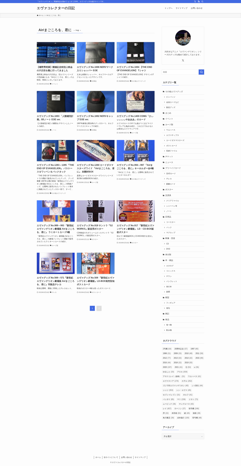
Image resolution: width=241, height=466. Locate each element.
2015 (199, 358)
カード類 (169, 124)
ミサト (193, 399)
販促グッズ (170, 107)
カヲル (187, 381)
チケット (169, 156)
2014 (188, 358)
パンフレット (171, 281)
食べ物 (169, 325)
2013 (177, 358)
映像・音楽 (170, 238)
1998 (167, 353)
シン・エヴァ (183, 390)
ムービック (169, 404)
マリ (181, 399)
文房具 (168, 195)
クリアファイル (172, 201)
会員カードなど (172, 102)
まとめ (168, 113)
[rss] (199, 1)
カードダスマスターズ (175, 140)
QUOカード (171, 174)
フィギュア (170, 303)
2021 (178, 367)
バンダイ (168, 399)
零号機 (197, 418)
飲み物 (169, 330)
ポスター (169, 189)
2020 (167, 367)
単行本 (169, 287)
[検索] (202, 1)
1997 (194, 349)
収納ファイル (171, 151)
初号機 (194, 408)
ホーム (98, 457)
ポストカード (171, 146)
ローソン (179, 408)
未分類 (168, 254)
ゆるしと (168, 372)
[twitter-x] (195, 1)
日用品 (168, 217)
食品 (167, 319)
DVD (168, 249)
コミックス (170, 271)
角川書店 (168, 418)
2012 (167, 358)
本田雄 (176, 413)
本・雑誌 (169, 260)
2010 (188, 353)
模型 (167, 297)
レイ (167, 408)
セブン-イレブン (171, 395)
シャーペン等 (171, 206)
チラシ (169, 276)
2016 (167, 363)
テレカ (169, 179)
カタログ (169, 266)
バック (169, 227)
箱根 (196, 413)
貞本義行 (183, 418)
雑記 (167, 313)
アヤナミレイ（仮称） (174, 376)
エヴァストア (171, 381)
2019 (188, 363)
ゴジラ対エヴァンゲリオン (175, 386)
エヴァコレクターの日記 (56, 8)
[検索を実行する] (201, 72)
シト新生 (197, 386)
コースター (170, 222)
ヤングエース (186, 404)
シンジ (168, 390)
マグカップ (170, 233)
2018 (177, 363)
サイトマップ (140, 457)
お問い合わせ (126, 457)
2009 (177, 353)
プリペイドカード (173, 168)
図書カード (170, 184)
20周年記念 (180, 349)
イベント (169, 119)
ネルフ (187, 395)
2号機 (167, 349)
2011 (199, 353)
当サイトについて (111, 457)
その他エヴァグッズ (174, 91)
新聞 (168, 292)
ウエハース (170, 130)
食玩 (168, 308)
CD (167, 244)
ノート (169, 211)
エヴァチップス (172, 135)
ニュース (169, 162)
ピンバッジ (170, 97)
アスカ (182, 372)
